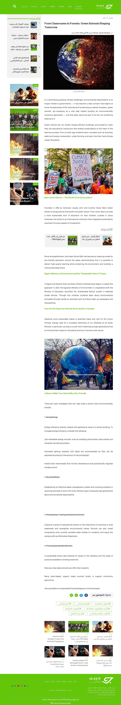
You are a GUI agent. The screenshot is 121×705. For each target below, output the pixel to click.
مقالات (52, 6)
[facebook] (86, 595)
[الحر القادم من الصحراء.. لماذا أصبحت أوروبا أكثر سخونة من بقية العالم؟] (34, 69)
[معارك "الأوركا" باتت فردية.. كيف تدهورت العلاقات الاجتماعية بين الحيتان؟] (34, 24)
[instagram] (71, 595)
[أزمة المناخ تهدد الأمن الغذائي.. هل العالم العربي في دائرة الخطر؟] (34, 58)
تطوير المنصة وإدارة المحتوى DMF (60, 703)
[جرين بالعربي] (104, 7)
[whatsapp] (76, 595)
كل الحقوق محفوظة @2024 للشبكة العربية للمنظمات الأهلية (60, 699)
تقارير (70, 6)
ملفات (43, 6)
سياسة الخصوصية (60, 690)
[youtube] (18, 686)
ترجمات (46, 681)
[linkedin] (15, 686)
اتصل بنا (51, 690)
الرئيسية (78, 6)
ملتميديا (61, 6)
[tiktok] (12, 686)
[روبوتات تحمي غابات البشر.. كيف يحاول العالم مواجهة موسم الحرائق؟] (24, 169)
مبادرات (34, 6)
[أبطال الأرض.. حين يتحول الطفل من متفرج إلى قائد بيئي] (107, 240)
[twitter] (81, 595)
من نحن (24, 6)
